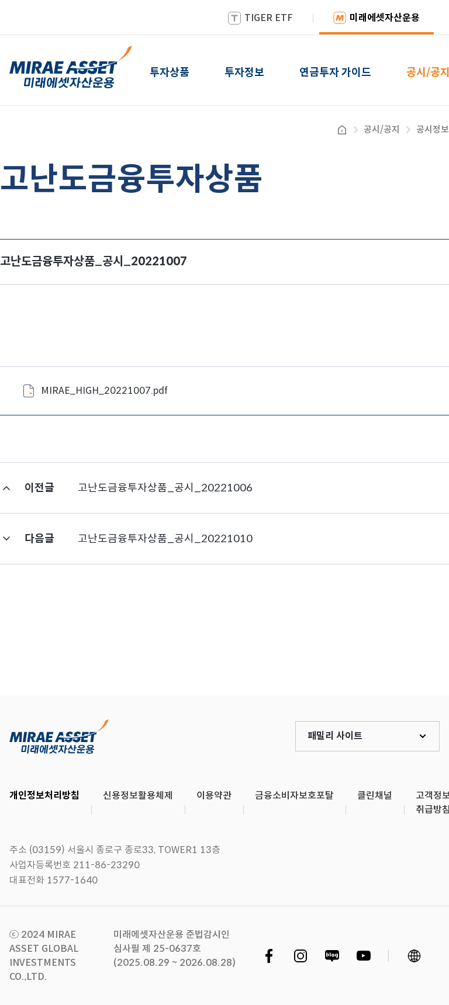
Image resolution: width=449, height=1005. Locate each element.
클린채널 (374, 795)
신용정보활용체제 (138, 795)
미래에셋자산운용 (385, 18)
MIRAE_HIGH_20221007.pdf (104, 390)
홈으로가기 (342, 129)
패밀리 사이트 (335, 736)
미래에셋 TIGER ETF (59, 736)
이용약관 (214, 795)
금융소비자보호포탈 (294, 795)
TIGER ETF (268, 18)
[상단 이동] (390, 652)
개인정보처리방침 (44, 795)
